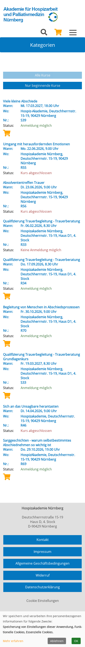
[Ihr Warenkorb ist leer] (58, 33)
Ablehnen (57, 641)
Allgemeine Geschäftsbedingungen (42, 563)
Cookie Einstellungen (42, 600)
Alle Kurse (42, 75)
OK (76, 641)
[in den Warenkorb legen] (7, 133)
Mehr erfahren (13, 641)
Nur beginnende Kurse (42, 85)
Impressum (42, 551)
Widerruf (43, 575)
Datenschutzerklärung (42, 587)
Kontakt (43, 539)
